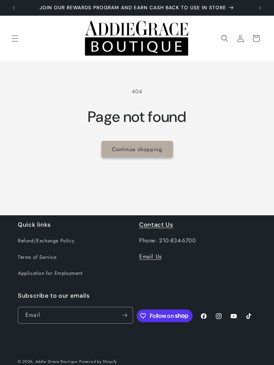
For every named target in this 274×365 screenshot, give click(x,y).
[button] (15, 38)
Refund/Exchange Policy (46, 240)
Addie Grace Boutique (56, 361)
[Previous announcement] (14, 8)
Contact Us (156, 224)
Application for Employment (50, 273)
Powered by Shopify (98, 361)
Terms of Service (37, 257)
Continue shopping (137, 149)
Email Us (150, 256)
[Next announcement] (260, 8)
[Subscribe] (125, 315)
